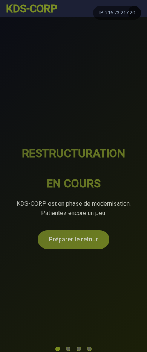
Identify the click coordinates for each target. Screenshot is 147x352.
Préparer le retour (73, 239)
